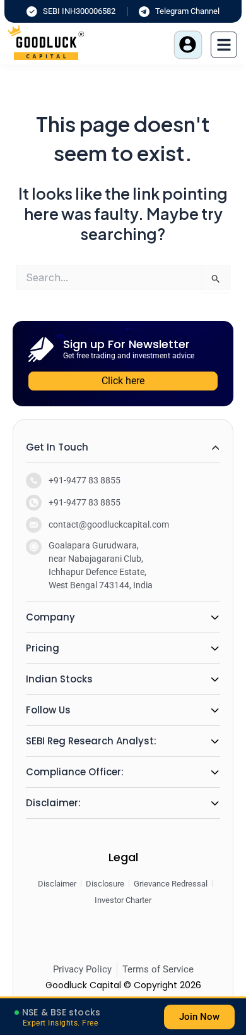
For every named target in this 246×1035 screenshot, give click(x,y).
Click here (123, 381)
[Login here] (187, 44)
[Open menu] (224, 45)
